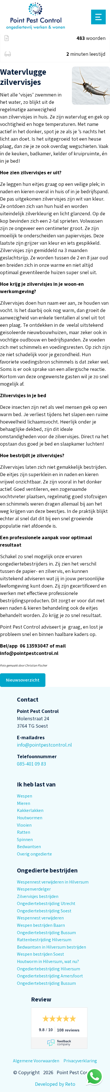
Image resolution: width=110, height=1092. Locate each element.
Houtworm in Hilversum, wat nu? (48, 961)
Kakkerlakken (30, 810)
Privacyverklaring (80, 1061)
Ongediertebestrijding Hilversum (48, 969)
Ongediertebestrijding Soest (44, 911)
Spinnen (25, 839)
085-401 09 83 (31, 763)
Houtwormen (29, 818)
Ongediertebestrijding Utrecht (46, 903)
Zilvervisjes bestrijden (37, 896)
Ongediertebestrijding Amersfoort (50, 976)
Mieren (23, 803)
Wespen (24, 796)
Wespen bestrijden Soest (40, 954)
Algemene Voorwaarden (36, 1061)
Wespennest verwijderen (40, 918)
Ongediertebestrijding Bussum (46, 933)
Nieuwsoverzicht (22, 680)
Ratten (23, 832)
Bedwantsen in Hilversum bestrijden (51, 947)
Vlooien (24, 825)
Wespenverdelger (34, 889)
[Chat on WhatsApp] (94, 1076)
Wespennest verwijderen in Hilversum (53, 882)
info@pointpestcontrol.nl (44, 744)
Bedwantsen (29, 847)
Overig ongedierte (34, 854)
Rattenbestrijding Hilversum (44, 940)
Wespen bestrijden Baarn (41, 925)
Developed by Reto (55, 1084)
